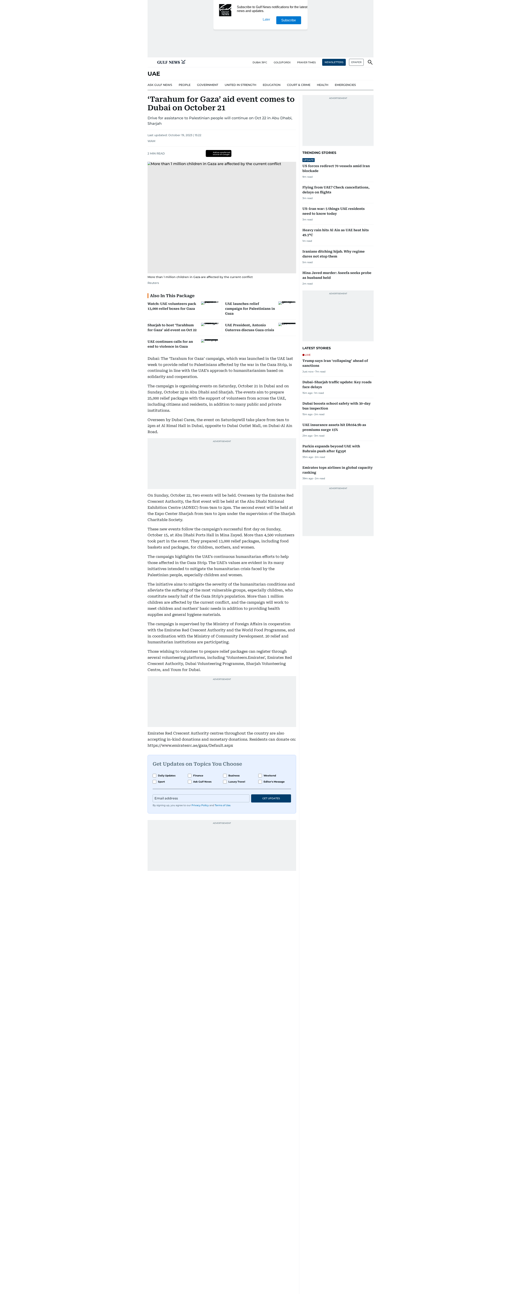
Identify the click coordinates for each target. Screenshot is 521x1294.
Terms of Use (222, 805)
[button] (151, 62)
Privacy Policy (200, 805)
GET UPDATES (271, 798)
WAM (151, 141)
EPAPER (356, 62)
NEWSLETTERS (334, 62)
